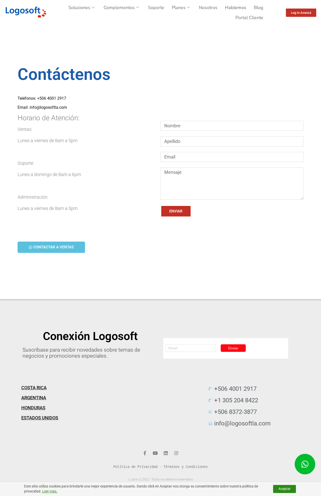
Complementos (119, 8)
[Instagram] (176, 453)
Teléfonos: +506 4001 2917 (42, 98)
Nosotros (208, 8)
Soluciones (79, 8)
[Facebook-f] (144, 453)
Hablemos (235, 8)
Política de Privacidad (135, 467)
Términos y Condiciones (186, 467)
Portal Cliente (249, 18)
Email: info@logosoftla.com (42, 107)
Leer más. (49, 491)
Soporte (156, 8)
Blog (258, 8)
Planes (179, 8)
